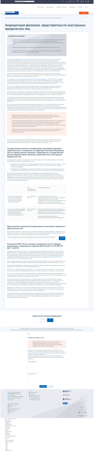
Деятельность (50, 7)
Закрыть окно (8, 450)
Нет (43, 319)
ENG (86, 7)
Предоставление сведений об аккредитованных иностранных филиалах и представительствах (36, 47)
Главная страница (9, 18)
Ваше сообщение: (32, 361)
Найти (84, 13)
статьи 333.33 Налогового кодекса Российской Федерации (49, 170)
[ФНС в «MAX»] (88, 1)
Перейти (62, 237)
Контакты (80, 7)
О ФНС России (40, 7)
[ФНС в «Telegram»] (86, 1)
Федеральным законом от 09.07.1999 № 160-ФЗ (27, 59)
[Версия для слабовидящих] (62, 1)
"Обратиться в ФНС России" (40, 354)
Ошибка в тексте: (32, 373)
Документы (72, 7)
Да (50, 319)
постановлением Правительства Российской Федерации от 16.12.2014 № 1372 (37, 79)
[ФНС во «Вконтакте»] (81, 1)
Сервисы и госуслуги (62, 7)
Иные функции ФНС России (21, 18)
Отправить (43, 386)
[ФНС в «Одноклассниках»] (84, 1)
